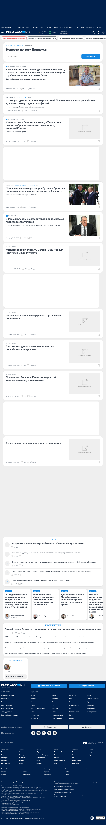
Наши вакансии (7, 708)
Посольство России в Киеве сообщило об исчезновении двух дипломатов (31, 379)
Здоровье (34, 718)
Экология (90, 705)
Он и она (72, 695)
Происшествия (74, 705)
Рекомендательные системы (62, 792)
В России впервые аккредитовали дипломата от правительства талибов (35, 220)
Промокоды (90, 27)
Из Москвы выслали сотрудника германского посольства (33, 317)
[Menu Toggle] (2, 32)
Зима (54, 695)
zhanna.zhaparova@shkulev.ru (10, 810)
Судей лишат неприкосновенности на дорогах (33, 443)
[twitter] (49, 733)
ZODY (83, 27)
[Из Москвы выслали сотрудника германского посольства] (84, 321)
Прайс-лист (5, 699)
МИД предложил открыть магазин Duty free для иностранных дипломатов (34, 251)
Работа (71, 708)
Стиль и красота (93, 699)
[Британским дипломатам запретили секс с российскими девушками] (84, 352)
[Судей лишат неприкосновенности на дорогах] (84, 449)
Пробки (53, 32)
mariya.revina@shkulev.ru (8, 813)
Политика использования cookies (64, 789)
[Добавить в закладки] (99, 88)
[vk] (38, 733)
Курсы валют (74, 27)
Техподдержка (6, 712)
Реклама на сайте (7, 695)
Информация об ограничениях (63, 786)
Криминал (55, 699)
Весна (33, 702)
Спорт (89, 695)
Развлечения (74, 712)
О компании (5, 702)
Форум (35, 27)
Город (33, 705)
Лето (53, 705)
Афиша (56, 27)
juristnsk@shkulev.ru (7, 803)
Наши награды (6, 705)
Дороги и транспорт (38, 708)
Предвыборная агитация (10, 715)
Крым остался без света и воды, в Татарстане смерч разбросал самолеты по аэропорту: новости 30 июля (33, 125)
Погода (28, 27)
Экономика (91, 708)
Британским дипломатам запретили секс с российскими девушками (31, 348)
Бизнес (33, 699)
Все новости (18, 45)
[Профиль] (103, 32)
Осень (71, 699)
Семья (71, 718)
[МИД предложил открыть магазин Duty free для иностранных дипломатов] (84, 256)
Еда (32, 712)
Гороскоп (64, 27)
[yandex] (55, 733)
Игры (99, 27)
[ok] (44, 733)
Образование (57, 718)
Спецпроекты (92, 712)
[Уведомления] (98, 32)
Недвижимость (7, 27)
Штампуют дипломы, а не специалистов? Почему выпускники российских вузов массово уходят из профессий (50, 102)
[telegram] (33, 733)
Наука (54, 712)
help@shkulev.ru (14, 805)
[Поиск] (93, 32)
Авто (33, 695)
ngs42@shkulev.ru (24, 800)
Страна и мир (91, 702)
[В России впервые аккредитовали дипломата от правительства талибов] (84, 225)
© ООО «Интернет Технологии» (34, 818)
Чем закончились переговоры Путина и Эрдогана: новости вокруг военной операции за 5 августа (36, 190)
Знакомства (19, 27)
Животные (35, 715)
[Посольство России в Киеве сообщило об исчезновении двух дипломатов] (84, 383)
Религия (72, 715)
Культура (55, 702)
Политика (73, 702)
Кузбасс (9, 45)
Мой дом (55, 708)
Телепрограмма (46, 27)
